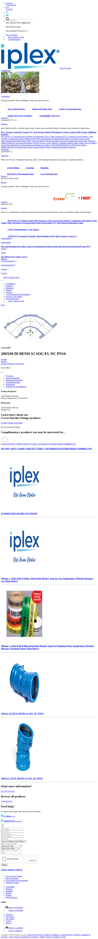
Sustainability (6, 238)
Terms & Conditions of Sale (55, 937)
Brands (3, 176)
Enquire (4, 359)
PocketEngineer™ (13, 299)
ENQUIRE (18, 423)
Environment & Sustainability (17, 881)
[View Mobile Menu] (2, 280)
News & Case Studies (14, 876)
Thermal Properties (13, 382)
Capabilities (5, 70)
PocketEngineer (14, 39)
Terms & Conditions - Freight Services (58, 935)
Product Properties (8, 364)
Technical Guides (12, 883)
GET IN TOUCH (8, 791)
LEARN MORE (7, 423)
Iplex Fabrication (12, 878)
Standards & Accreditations (16, 387)
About (3, 249)
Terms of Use (32, 935)
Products (4, 118)
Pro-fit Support (11, 897)
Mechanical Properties (14, 380)
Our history (10, 917)
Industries (5, 149)
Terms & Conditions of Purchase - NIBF (29, 937)
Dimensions (19, 364)
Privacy (8, 923)
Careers (8, 921)
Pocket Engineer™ (8, 261)
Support (4, 202)
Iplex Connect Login (16, 37)
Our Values (10, 919)
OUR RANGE (6, 801)
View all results (11, 35)
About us (9, 914)
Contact (4, 269)
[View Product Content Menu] (2, 372)
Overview (9, 376)
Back (3, 305)
